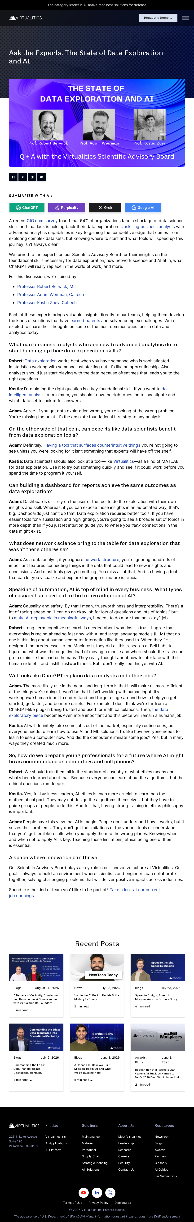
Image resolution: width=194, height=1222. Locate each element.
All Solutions (91, 1169)
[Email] (41, 177)
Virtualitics (123, 461)
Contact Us (126, 1169)
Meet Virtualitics (129, 1136)
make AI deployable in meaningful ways (52, 617)
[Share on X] (22, 177)
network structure (101, 559)
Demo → (158, 17)
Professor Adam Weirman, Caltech (50, 294)
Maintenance (91, 1136)
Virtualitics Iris (55, 1136)
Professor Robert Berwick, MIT (47, 286)
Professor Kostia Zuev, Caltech (47, 302)
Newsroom (162, 1136)
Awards (160, 1150)
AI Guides (161, 1169)
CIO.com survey (42, 220)
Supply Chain (91, 1156)
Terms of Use (72, 1202)
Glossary (161, 1163)
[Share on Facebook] (13, 177)
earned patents (85, 320)
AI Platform (53, 1150)
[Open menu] (185, 18)
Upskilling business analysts (147, 226)
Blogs (159, 1143)
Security (124, 1163)
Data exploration (41, 360)
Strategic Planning (95, 1163)
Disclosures (123, 1202)
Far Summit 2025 (167, 1176)
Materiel (87, 1143)
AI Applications (56, 1143)
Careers (123, 1156)
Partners (161, 1156)
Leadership (126, 1143)
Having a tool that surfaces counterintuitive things (92, 445)
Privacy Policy (98, 1202)
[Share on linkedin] (32, 177)
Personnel (89, 1150)
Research (124, 1150)
